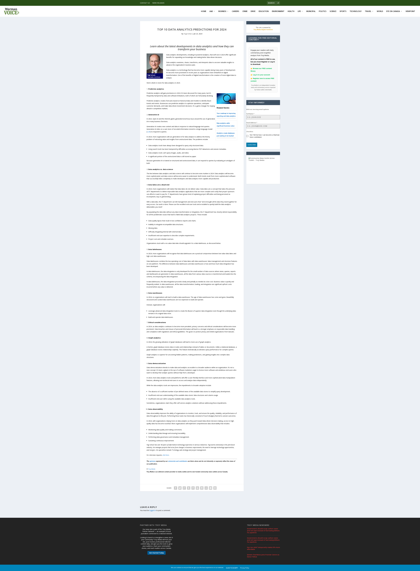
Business (222, 11)
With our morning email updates (257, 109)
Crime (244, 11)
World (380, 11)
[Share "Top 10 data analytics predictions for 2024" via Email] (210, 488)
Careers (235, 11)
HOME (203, 11)
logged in (152, 510)
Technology (356, 11)
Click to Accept (232, 568)
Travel (368, 11)
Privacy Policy (244, 568)
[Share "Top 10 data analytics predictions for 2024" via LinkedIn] (197, 488)
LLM (148, 132)
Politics (322, 11)
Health (291, 11)
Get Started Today (156, 553)
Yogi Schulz (188, 34)
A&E (211, 11)
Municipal (311, 11)
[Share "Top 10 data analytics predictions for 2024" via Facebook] (175, 488)
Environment (278, 11)
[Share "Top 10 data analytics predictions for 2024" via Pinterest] (193, 488)
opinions (153, 461)
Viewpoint (410, 11)
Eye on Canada (393, 11)
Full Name (250, 114)
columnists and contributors (177, 461)
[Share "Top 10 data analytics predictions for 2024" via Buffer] (202, 488)
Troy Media (151, 469)
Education (264, 11)
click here (166, 455)
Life (299, 11)
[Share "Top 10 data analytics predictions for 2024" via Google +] (184, 488)
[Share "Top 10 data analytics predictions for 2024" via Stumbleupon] (206, 488)
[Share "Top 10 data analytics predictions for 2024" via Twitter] (180, 488)
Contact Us (145, 3)
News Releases (158, 3)
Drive (253, 11)
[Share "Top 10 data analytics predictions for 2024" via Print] (215, 488)
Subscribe (252, 145)
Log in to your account (261, 75)
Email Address (251, 123)
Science (333, 11)
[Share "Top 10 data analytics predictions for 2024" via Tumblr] (188, 488)
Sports (343, 11)
